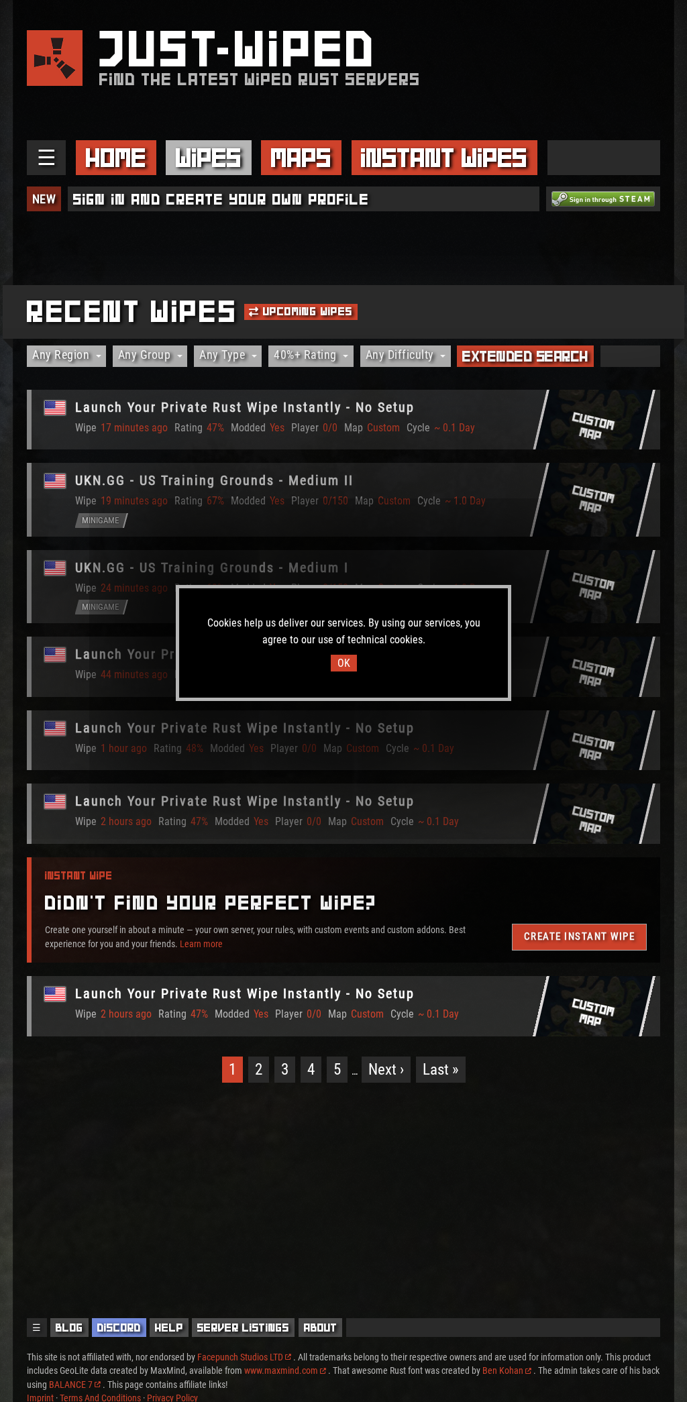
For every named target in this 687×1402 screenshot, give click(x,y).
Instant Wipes (444, 158)
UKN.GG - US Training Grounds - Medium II (214, 480)
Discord (119, 1327)
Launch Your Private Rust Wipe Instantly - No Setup (245, 407)
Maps (301, 158)
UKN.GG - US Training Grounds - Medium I (212, 567)
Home (116, 158)
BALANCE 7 (71, 1384)
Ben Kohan (502, 1370)
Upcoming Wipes (306, 311)
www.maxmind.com (281, 1370)
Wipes (209, 158)
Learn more (201, 943)
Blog (69, 1327)
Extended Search (525, 356)
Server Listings (243, 1327)
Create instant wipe (579, 936)
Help (169, 1327)
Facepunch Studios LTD (240, 1357)
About (320, 1327)
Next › (386, 1070)
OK (343, 663)
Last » (441, 1070)
